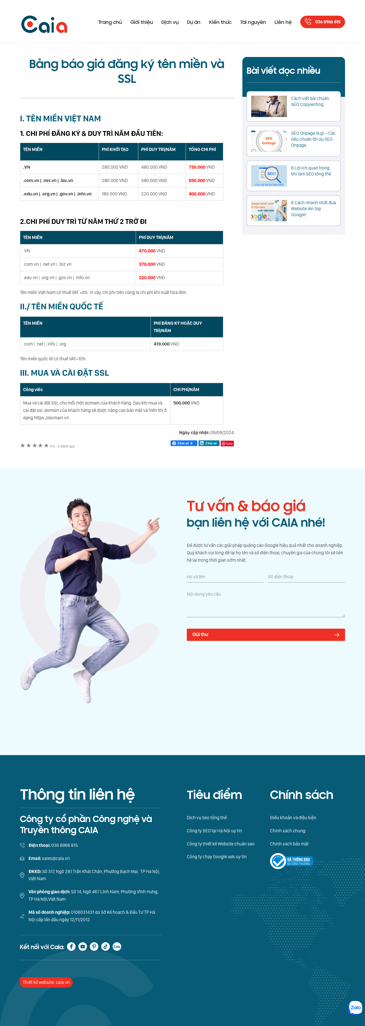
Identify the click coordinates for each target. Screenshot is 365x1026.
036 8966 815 (327, 22)
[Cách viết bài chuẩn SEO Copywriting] (269, 106)
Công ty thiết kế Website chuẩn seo (221, 844)
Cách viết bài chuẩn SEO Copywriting (310, 101)
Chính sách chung (287, 830)
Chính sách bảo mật (289, 844)
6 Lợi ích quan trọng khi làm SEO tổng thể (311, 171)
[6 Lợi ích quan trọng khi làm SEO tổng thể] (269, 176)
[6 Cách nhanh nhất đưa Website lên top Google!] (269, 210)
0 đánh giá (62, 446)
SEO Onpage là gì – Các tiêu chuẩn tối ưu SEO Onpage (313, 139)
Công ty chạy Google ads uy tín (217, 856)
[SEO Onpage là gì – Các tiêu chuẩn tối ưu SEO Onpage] (269, 141)
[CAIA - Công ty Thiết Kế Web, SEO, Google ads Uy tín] (44, 21)
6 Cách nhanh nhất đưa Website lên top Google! (313, 208)
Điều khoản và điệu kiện (293, 817)
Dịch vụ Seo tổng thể (207, 817)
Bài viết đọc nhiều (283, 71)
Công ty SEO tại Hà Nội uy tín (214, 830)
